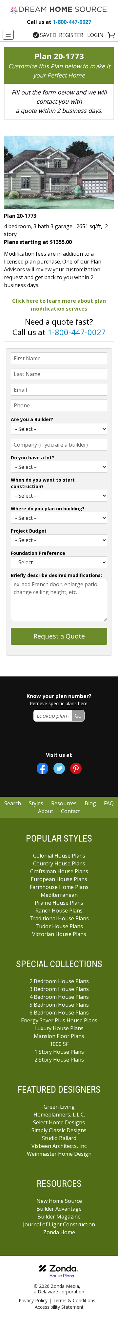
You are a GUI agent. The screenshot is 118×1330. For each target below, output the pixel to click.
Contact (70, 811)
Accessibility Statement (59, 1307)
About (45, 811)
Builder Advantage (59, 1208)
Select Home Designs (59, 1122)
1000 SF (59, 1044)
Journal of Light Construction (59, 1224)
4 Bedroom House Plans (59, 996)
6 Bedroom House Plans (59, 1012)
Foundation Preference (38, 553)
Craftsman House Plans (59, 871)
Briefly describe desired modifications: (56, 575)
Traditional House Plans (59, 918)
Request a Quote (59, 636)
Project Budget (29, 531)
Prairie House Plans (59, 902)
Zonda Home (59, 1232)
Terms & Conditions (74, 1300)
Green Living (59, 1106)
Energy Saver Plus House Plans (59, 1020)
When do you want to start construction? (43, 483)
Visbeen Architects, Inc (59, 1146)
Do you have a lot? (32, 457)
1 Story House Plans (59, 1051)
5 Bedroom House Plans (59, 1004)
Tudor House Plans (59, 926)
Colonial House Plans (59, 855)
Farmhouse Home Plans (59, 887)
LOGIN (95, 35)
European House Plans (59, 879)
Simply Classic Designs (59, 1130)
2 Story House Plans (59, 1059)
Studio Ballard (59, 1138)
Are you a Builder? (32, 419)
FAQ (109, 803)
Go (78, 715)
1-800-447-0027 (59, 22)
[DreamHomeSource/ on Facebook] (42, 768)
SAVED (48, 35)
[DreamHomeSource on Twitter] (59, 768)
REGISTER (71, 35)
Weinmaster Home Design (59, 1153)
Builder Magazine (59, 1216)
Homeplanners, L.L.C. (59, 1114)
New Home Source (59, 1200)
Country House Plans (59, 863)
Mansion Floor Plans (59, 1036)
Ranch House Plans (59, 910)
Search (12, 803)
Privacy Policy (33, 1300)
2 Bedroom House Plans (59, 981)
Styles (36, 803)
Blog (90, 803)
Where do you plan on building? (48, 508)
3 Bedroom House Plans (59, 989)
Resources (64, 803)
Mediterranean (59, 894)
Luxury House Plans (59, 1028)
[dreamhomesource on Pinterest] (76, 768)
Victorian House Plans (59, 934)
